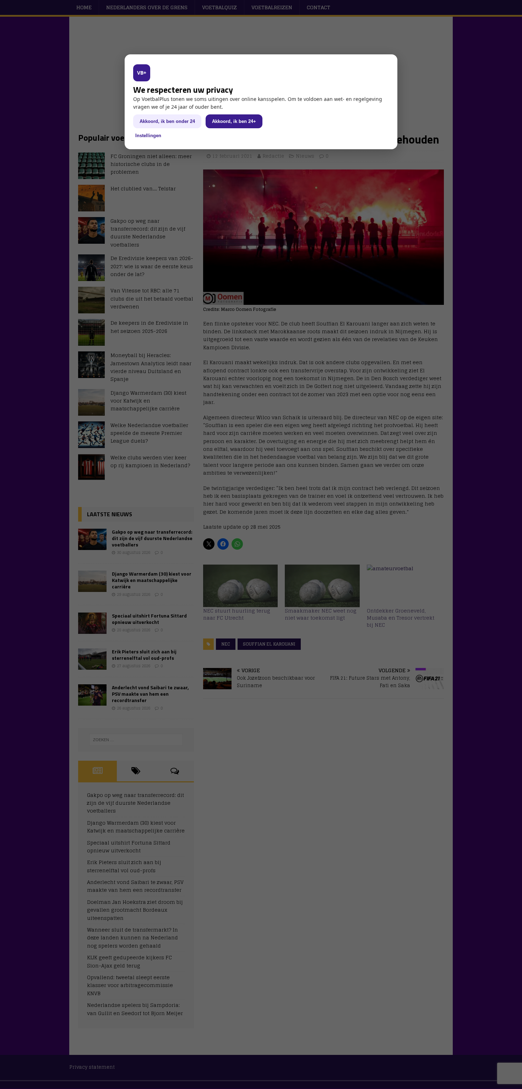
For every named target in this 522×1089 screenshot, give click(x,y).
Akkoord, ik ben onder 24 (167, 121)
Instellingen (148, 135)
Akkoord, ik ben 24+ (234, 121)
